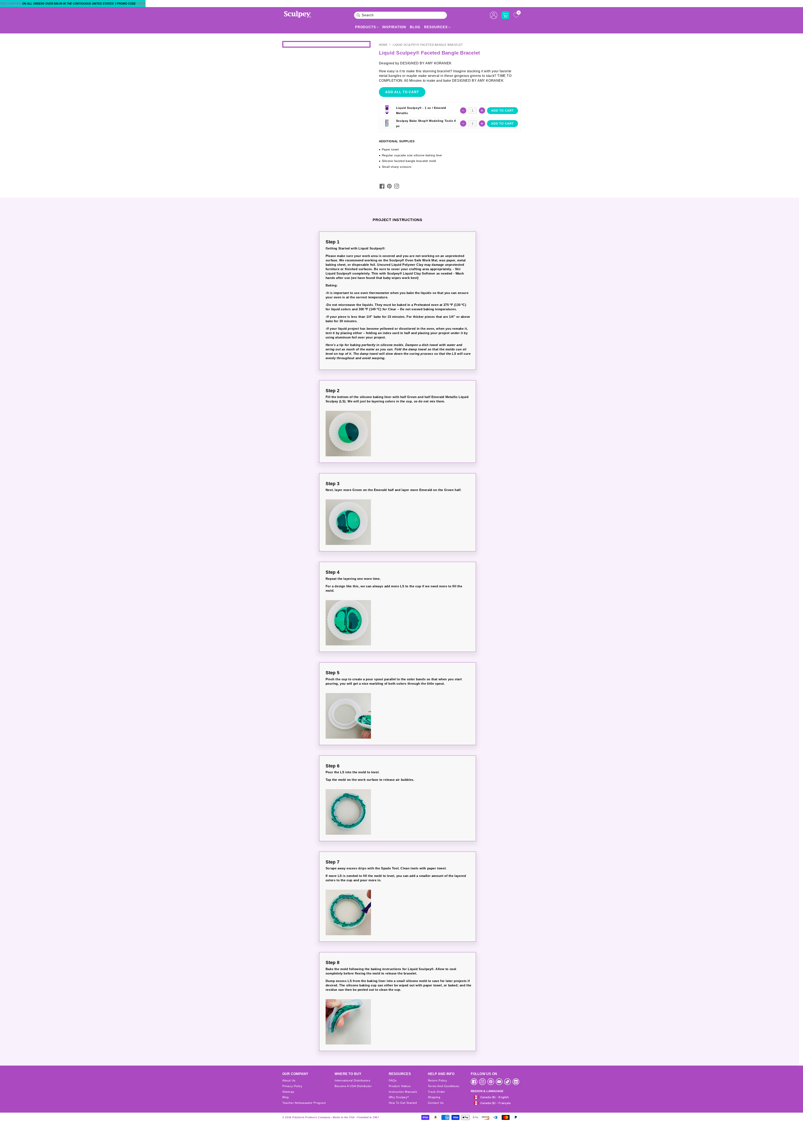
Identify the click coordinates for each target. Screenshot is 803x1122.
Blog (415, 27)
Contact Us (436, 1102)
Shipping (434, 1097)
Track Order (436, 1091)
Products (365, 27)
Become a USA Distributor (353, 1086)
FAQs (392, 1080)
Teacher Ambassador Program (304, 1102)
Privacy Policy (292, 1086)
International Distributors (352, 1080)
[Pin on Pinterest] (389, 186)
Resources (436, 27)
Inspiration (394, 27)
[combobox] (400, 15)
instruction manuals (403, 1091)
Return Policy (437, 1080)
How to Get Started (403, 1102)
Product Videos (399, 1086)
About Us (288, 1080)
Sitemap (288, 1091)
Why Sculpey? (399, 1097)
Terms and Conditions (443, 1086)
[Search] (358, 15)
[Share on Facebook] (382, 186)
